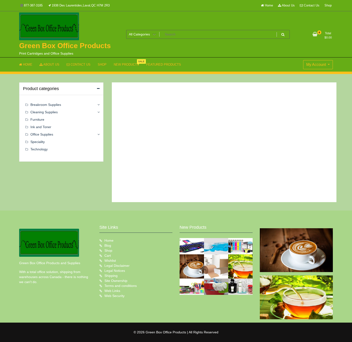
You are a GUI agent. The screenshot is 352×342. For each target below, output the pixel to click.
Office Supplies (41, 134)
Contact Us (311, 5)
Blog (107, 245)
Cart (107, 255)
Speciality (37, 142)
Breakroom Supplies (45, 105)
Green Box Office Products (65, 46)
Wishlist (110, 260)
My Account (316, 65)
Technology (39, 149)
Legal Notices (114, 271)
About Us (288, 5)
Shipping (111, 276)
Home (268, 5)
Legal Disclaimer (117, 266)
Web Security (114, 296)
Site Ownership (115, 281)
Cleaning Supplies (44, 112)
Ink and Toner (40, 127)
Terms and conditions (120, 286)
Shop (328, 5)
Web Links (112, 291)
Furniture (37, 119)
